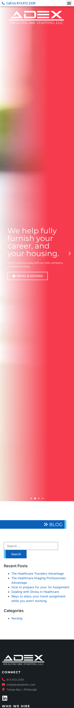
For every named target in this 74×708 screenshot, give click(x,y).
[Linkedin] (5, 698)
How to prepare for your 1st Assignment (40, 587)
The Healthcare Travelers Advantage (37, 573)
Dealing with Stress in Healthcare (35, 592)
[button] (69, 3)
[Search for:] (31, 546)
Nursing (16, 618)
